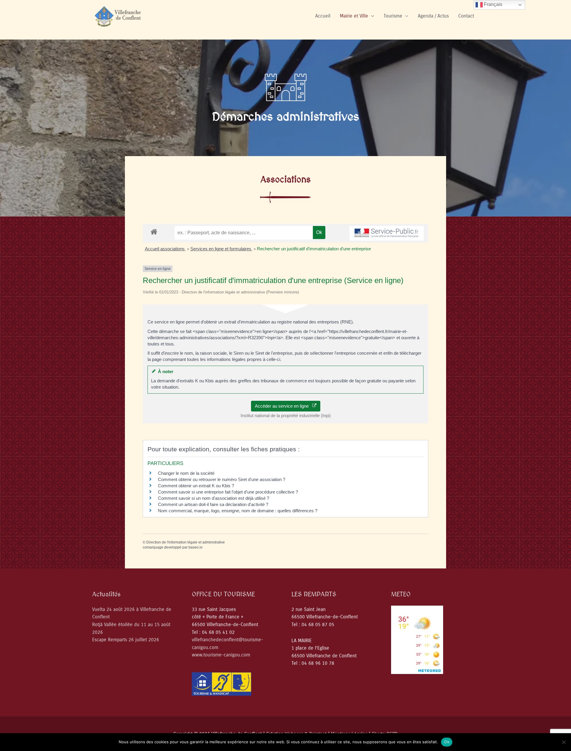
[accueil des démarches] (154, 231)
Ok (446, 741)
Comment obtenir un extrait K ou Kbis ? (196, 485)
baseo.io (196, 547)
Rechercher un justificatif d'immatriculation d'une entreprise (314, 248)
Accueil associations (165, 248)
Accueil (322, 16)
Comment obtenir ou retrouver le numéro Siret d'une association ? (221, 479)
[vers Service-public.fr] (386, 233)
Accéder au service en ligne (283, 406)
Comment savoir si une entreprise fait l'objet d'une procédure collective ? (228, 491)
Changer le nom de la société (186, 473)
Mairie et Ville (354, 16)
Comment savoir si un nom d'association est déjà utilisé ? (213, 498)
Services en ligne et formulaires (221, 248)
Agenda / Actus (433, 16)
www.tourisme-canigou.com (221, 655)
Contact (466, 16)
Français (492, 4)
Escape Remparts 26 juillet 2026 (125, 639)
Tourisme (393, 16)
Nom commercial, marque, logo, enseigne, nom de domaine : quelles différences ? (237, 510)
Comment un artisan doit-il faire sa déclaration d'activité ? (213, 504)
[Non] (564, 742)
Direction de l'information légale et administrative (185, 542)
